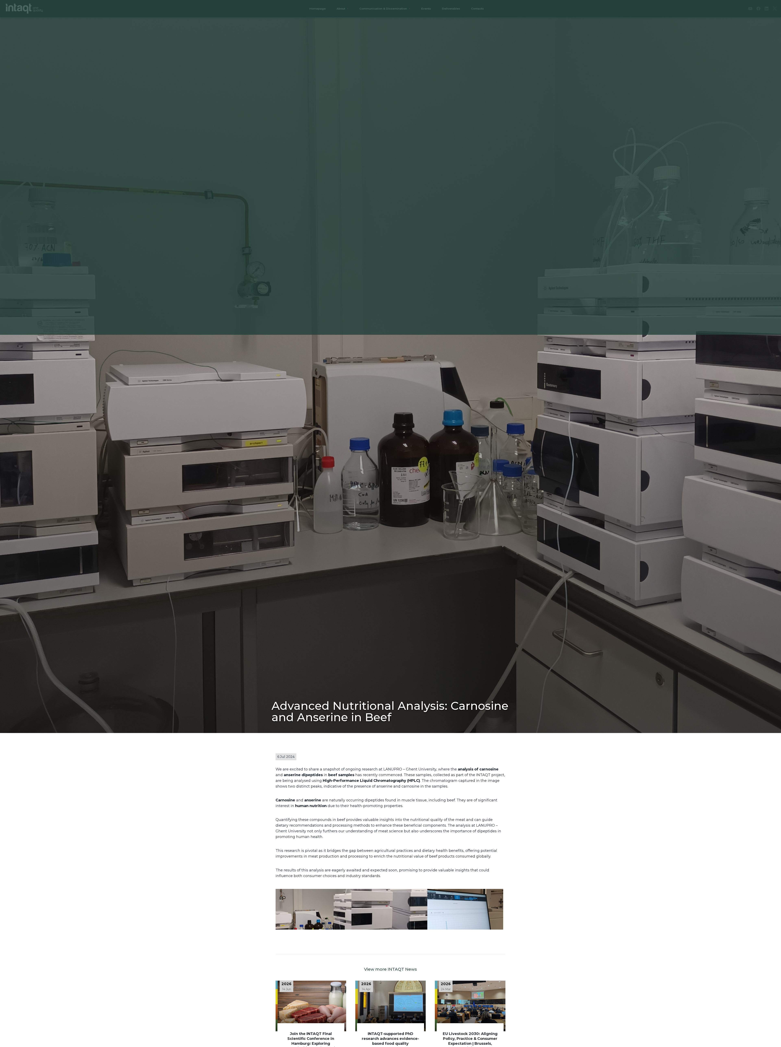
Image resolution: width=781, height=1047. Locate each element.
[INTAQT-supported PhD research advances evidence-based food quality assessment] (390, 1005)
